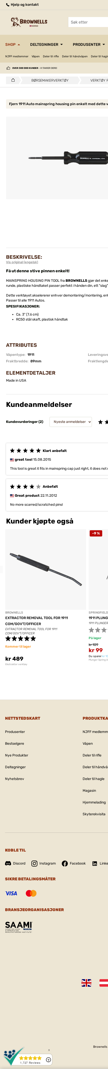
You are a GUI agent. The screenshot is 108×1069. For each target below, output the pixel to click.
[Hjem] (12, 80)
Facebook (78, 863)
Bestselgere (14, 743)
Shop (10, 44)
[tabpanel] (45, 597)
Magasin (89, 790)
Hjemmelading (94, 802)
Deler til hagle (93, 779)
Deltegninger (44, 44)
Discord (19, 863)
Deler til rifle (51, 56)
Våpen (36, 56)
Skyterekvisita (94, 814)
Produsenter (86, 44)
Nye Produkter (16, 755)
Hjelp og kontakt (24, 5)
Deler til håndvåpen (75, 56)
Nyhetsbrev (14, 779)
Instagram (47, 863)
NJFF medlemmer (16, 56)
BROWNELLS (14, 612)
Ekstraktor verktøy (16, 664)
